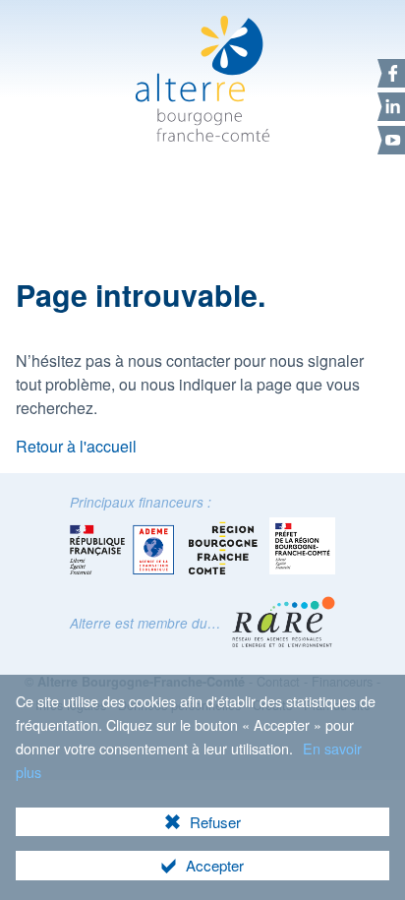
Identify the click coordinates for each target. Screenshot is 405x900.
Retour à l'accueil (76, 446)
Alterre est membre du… (145, 623)
